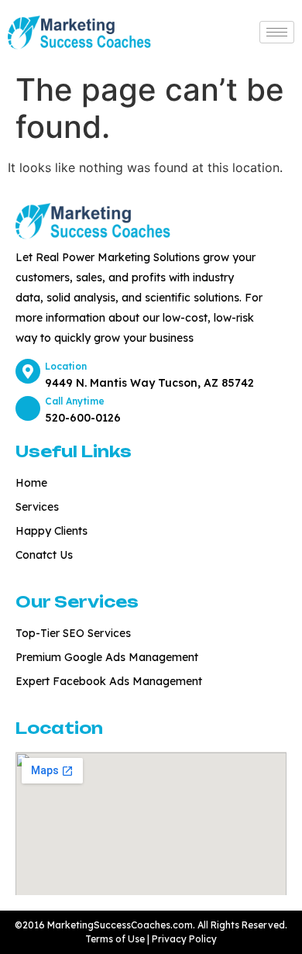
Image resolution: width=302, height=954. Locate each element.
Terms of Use (116, 939)
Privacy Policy (184, 939)
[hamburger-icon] (276, 32)
